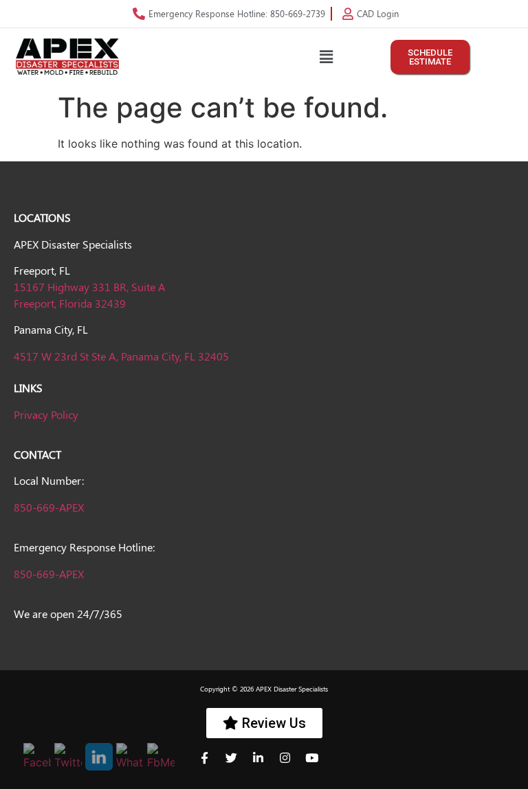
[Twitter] (237, 763)
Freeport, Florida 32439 (70, 303)
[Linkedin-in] (264, 763)
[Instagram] (290, 763)
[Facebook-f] (210, 763)
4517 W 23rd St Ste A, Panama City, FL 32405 (121, 356)
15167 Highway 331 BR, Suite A (89, 286)
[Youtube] (317, 763)
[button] (326, 56)
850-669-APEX (49, 507)
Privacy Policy (46, 414)
